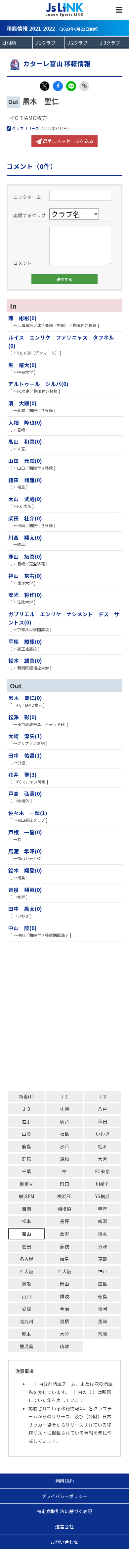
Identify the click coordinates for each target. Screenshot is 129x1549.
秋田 (102, 1121)
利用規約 (64, 1481)
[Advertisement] (64, 1016)
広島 (102, 1283)
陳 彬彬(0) (22, 318)
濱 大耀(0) (22, 403)
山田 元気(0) (25, 460)
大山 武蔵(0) (25, 498)
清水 (102, 1233)
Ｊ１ (64, 1096)
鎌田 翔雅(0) (25, 480)
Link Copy (84, 86)
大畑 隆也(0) (25, 422)
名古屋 (26, 1258)
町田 (64, 1184)
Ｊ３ (26, 1108)
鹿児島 (26, 1346)
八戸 (102, 1108)
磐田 (26, 1246)
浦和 (64, 1159)
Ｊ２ (102, 1096)
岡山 (64, 1283)
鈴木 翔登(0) (25, 870)
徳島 (102, 1296)
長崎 (102, 1321)
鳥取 (26, 1283)
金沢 (64, 1233)
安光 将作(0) (25, 594)
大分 (64, 1334)
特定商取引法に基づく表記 (64, 1511)
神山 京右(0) (25, 575)
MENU (119, 10)
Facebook (58, 86)
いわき (102, 1133)
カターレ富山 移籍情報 (57, 63)
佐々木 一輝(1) (27, 812)
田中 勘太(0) (25, 908)
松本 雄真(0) (25, 660)
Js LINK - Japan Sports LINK (64, 10)
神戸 (102, 1271)
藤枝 (64, 1246)
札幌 (64, 1108)
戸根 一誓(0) (25, 832)
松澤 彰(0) (22, 717)
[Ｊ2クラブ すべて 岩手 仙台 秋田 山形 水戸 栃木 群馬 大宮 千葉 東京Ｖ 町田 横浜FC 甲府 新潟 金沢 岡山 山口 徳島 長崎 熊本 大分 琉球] (81, 43)
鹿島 (26, 1146)
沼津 (102, 1246)
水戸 (64, 1146)
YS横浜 (102, 1196)
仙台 (64, 1121)
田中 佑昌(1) (25, 755)
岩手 (26, 1121)
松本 (26, 1221)
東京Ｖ (26, 1184)
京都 (102, 1258)
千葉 (26, 1171)
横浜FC (64, 1196)
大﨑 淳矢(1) (25, 736)
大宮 (102, 1159)
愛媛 (26, 1308)
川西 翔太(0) (25, 537)
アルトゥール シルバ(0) (38, 383)
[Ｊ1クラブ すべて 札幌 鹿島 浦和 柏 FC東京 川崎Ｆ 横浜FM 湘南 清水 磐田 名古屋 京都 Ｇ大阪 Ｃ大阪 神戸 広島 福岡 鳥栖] (49, 43)
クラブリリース (25, 128)
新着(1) (26, 1096)
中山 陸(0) (22, 927)
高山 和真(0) (25, 441)
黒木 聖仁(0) (25, 697)
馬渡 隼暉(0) (25, 851)
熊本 (26, 1334)
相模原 (64, 1208)
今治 (64, 1308)
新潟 (102, 1221)
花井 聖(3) (22, 774)
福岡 (102, 1308)
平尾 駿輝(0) (25, 641)
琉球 (64, 1346)
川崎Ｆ (102, 1184)
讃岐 (64, 1296)
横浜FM (26, 1196)
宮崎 (102, 1334)
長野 (64, 1221)
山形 (26, 1133)
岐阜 (64, 1258)
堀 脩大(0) (22, 364)
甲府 (102, 1208)
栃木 (102, 1146)
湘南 (26, 1208)
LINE (71, 86)
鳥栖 (64, 1321)
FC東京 (102, 1171)
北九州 (26, 1321)
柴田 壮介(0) (25, 518)
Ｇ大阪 (26, 1271)
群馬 (26, 1159)
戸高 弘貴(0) (25, 793)
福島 (64, 1133)
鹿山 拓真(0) (25, 556)
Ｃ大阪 (64, 1271)
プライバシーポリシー (64, 1496)
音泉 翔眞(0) (25, 889)
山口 (26, 1296)
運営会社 (64, 1526)
